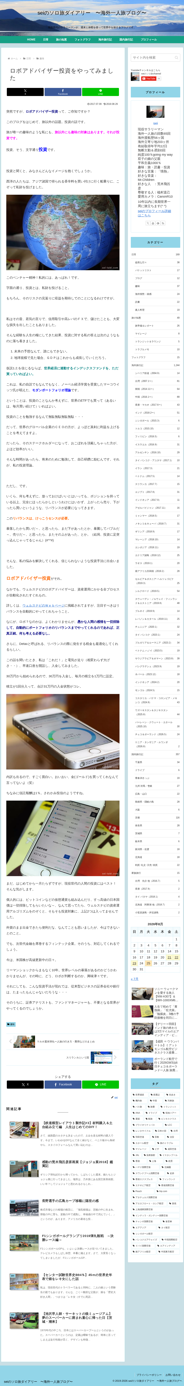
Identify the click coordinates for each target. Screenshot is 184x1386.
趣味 (12, 1024)
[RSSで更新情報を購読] (163, 223)
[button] (176, 58)
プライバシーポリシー (149, 1374)
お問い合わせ (173, 1374)
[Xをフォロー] (148, 223)
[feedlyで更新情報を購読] (158, 223)
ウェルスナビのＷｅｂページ (43, 605)
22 (176, 957)
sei (155, 123)
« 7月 (135, 979)
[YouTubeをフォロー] (153, 223)
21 (169, 957)
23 (134, 963)
